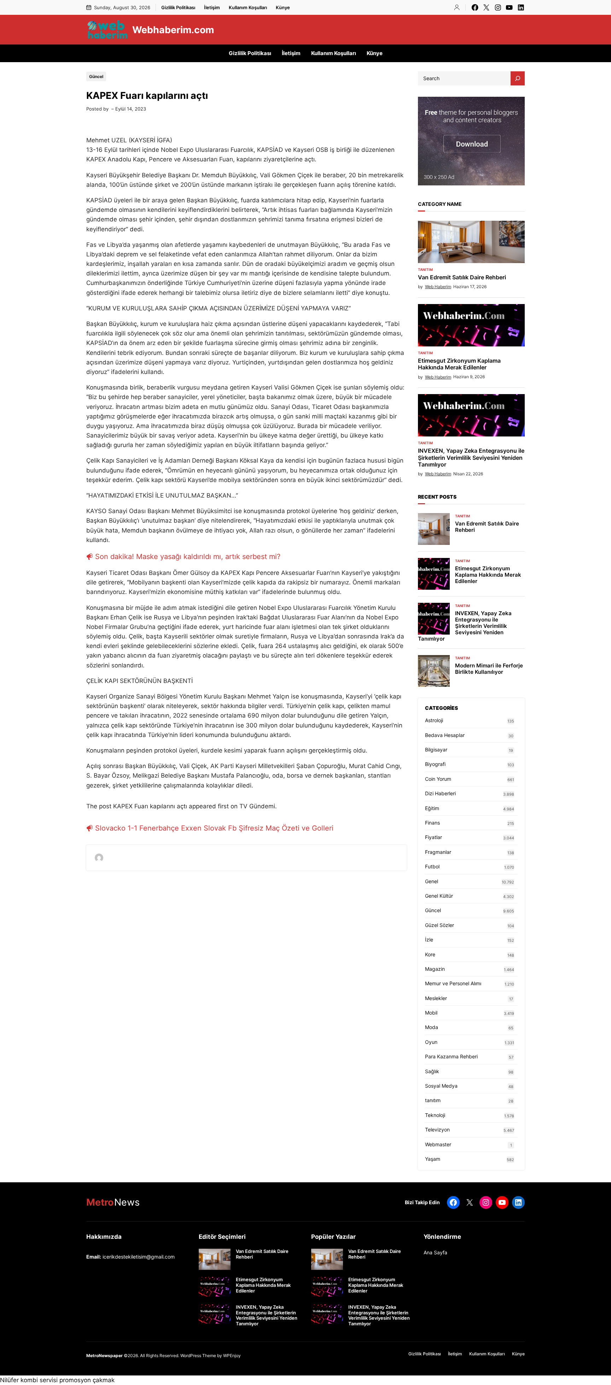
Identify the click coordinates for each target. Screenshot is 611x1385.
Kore (430, 954)
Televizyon (437, 1130)
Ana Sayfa (435, 1252)
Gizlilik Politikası (178, 7)
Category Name (440, 204)
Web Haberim (438, 286)
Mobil (431, 1013)
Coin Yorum (438, 779)
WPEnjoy (232, 1355)
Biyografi (435, 764)
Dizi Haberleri (440, 793)
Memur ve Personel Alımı (453, 983)
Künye (283, 7)
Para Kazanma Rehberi (451, 1056)
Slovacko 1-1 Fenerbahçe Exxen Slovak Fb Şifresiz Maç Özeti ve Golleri (214, 828)
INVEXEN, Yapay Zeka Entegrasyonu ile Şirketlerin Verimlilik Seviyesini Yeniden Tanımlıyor (471, 457)
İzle (429, 940)
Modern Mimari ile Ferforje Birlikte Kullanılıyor (489, 668)
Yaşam (432, 1159)
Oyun (431, 1042)
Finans (432, 823)
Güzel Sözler (439, 925)
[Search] (518, 78)
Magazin (435, 969)
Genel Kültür (439, 896)
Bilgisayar (436, 750)
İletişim (212, 7)
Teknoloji (435, 1115)
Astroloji (434, 720)
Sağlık (432, 1071)
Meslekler (436, 998)
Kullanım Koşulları (248, 7)
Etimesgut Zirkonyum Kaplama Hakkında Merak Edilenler (459, 364)
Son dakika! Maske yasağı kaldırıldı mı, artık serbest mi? (187, 556)
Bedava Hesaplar (445, 735)
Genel (431, 881)
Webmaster (438, 1144)
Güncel (96, 76)
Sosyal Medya (441, 1086)
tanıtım (425, 269)
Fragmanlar (438, 852)
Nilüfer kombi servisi (29, 1380)
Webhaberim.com (173, 29)
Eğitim (432, 808)
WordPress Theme (198, 1355)
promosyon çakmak (87, 1380)
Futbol (432, 866)
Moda (431, 1027)
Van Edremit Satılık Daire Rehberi (462, 277)
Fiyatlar (433, 837)
